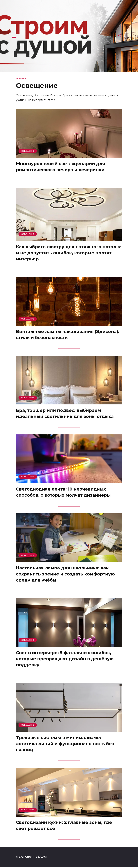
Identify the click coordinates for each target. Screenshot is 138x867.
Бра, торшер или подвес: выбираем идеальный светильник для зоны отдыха (65, 413)
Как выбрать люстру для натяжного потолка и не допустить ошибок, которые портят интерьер (69, 252)
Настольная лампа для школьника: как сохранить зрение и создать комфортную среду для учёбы (65, 574)
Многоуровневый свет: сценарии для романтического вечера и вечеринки (60, 166)
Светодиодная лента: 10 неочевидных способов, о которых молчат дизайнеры (63, 492)
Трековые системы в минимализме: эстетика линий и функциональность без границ (65, 743)
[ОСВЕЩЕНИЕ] (69, 155)
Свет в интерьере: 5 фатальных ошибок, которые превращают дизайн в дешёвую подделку (65, 658)
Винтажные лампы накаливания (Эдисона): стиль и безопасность (67, 334)
